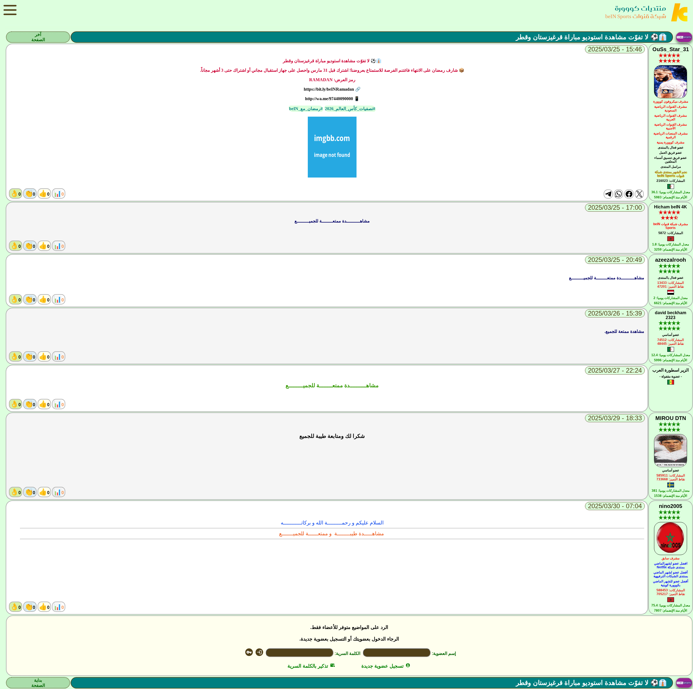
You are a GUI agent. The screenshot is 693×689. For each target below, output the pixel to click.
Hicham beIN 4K (670, 207)
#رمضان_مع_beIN (306, 108)
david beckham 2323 (670, 315)
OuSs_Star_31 (670, 49)
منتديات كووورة (640, 8)
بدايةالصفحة (38, 683)
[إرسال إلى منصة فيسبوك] (628, 194)
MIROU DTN (670, 418)
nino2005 (670, 506)
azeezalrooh (670, 260)
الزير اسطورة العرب (670, 370)
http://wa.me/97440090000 (329, 98)
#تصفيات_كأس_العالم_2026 (350, 108)
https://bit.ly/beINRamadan (329, 89)
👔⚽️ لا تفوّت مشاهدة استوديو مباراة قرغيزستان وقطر (591, 37)
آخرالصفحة (38, 37)
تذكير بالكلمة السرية (311, 666)
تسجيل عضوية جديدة (385, 666)
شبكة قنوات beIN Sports (635, 16)
